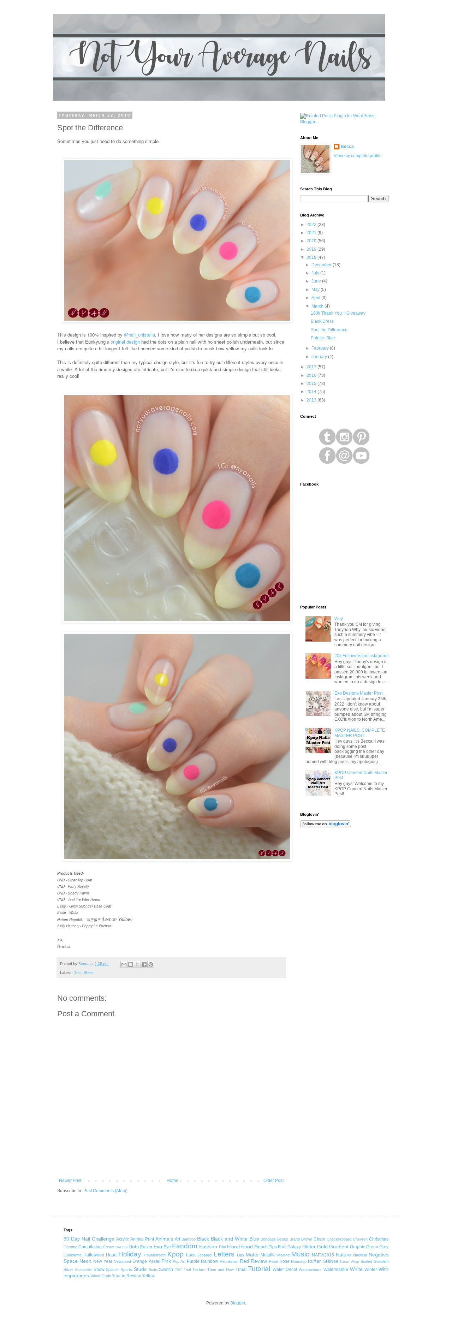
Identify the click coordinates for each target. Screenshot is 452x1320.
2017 (312, 366)
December (322, 264)
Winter (370, 1269)
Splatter (112, 1269)
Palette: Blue (323, 337)
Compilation (90, 1246)
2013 (312, 400)
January (319, 356)
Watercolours (310, 1269)
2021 (312, 232)
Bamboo (189, 1239)
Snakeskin (83, 1270)
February (320, 348)
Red (244, 1261)
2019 (312, 249)
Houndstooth (155, 1255)
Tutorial (259, 1268)
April (316, 297)
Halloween (93, 1255)
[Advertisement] (344, 946)
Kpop (175, 1254)
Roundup (299, 1261)
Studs (140, 1269)
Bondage (268, 1239)
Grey (383, 1246)
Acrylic (122, 1239)
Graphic (357, 1246)
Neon (85, 1261)
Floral (233, 1246)
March (318, 306)
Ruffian (315, 1261)
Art (177, 1239)
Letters (224, 1254)
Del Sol (121, 1247)
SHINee (330, 1261)
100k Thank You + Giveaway (338, 313)
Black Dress (322, 321)
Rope (273, 1261)
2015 (312, 383)
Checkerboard (339, 1239)
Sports (126, 1269)
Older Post (273, 1180)
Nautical (360, 1255)
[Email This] (123, 964)
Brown (306, 1239)
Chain (319, 1239)
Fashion (208, 1246)
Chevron (360, 1239)
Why (338, 618)
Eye (167, 1246)
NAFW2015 (323, 1255)
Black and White (229, 1239)
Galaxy (294, 1246)
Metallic (268, 1255)
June (316, 281)
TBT (178, 1269)
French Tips (265, 1246)
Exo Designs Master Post (358, 693)
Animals (164, 1239)
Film (222, 1247)
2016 (312, 375)
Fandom (184, 1246)
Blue (254, 1239)
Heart (111, 1255)
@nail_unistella (139, 334)
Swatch (166, 1269)
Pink (166, 1261)
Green (372, 1246)
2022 (312, 224)
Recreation (229, 1261)
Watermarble (335, 1269)
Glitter (309, 1246)
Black (203, 1239)
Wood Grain (100, 1276)
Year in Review (126, 1275)
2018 (312, 257)
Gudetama (73, 1255)
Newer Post (70, 1180)
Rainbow (209, 1261)
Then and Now (220, 1269)
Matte (252, 1254)
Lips (240, 1255)
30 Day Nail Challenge (89, 1239)
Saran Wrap (349, 1261)
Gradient (339, 1246)
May (316, 289)
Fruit (282, 1246)
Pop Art (179, 1261)
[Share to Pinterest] (150, 964)
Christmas (378, 1239)
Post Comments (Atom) (105, 1190)
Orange (139, 1261)
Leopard (204, 1255)
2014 (312, 391)
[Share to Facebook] (144, 964)
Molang (283, 1255)
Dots (77, 972)
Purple (193, 1261)
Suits (153, 1269)
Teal (187, 1269)
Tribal (241, 1269)
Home (172, 1180)
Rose (284, 1261)
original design (125, 341)
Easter (146, 1246)
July (315, 272)
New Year (102, 1261)
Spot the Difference (329, 329)
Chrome (70, 1247)
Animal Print (142, 1239)
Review (259, 1261)
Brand (295, 1239)
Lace (191, 1255)
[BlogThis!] (130, 964)
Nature (343, 1254)
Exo (158, 1246)
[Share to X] (137, 964)
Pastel (154, 1261)
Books (282, 1239)
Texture (199, 1269)
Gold (322, 1246)
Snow (99, 1269)
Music (300, 1254)
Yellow (148, 1275)
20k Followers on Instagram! (361, 655)
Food (247, 1246)
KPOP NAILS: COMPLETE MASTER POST (359, 733)
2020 (312, 240)
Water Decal (285, 1269)
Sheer (89, 972)
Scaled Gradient (374, 1261)
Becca (347, 146)
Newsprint (122, 1261)
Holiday (129, 1254)
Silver (68, 1269)
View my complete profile (358, 155)
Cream (108, 1247)
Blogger (237, 1303)
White (356, 1269)
